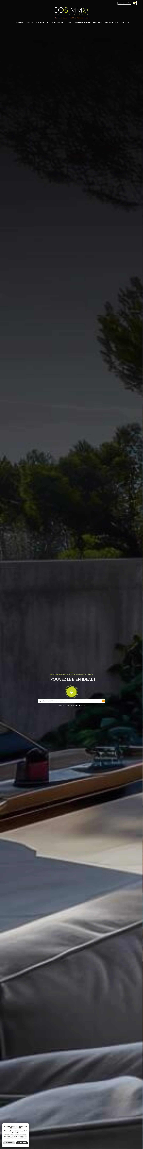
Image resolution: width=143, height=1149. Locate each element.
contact (125, 22)
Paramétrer (9, 1143)
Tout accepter (22, 1143)
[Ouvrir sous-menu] (24, 22)
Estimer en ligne (42, 22)
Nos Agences (111, 22)
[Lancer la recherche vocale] (71, 691)
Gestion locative (82, 22)
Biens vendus (57, 22)
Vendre (30, 22)
